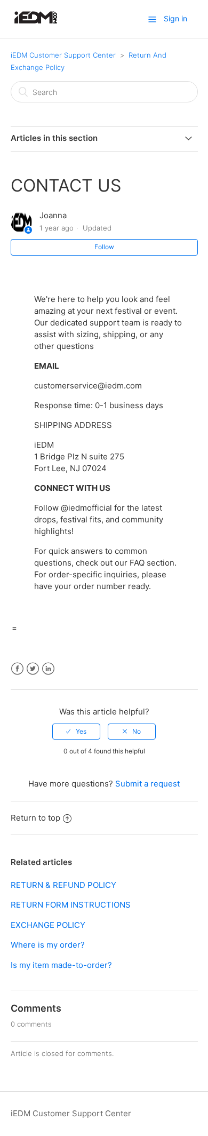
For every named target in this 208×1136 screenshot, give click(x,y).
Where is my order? (48, 945)
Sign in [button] (175, 18)
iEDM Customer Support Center (63, 55)
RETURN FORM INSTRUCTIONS (71, 905)
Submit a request (147, 783)
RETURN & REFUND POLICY (63, 885)
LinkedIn (48, 669)
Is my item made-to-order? (61, 965)
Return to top (35, 818)
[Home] (36, 24)
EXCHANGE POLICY (48, 925)
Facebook (17, 669)
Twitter (32, 669)
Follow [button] (104, 247)
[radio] (76, 732)
